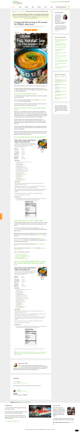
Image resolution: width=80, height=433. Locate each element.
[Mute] (48, 416)
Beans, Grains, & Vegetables (27, 352)
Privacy (50, 429)
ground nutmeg (18, 180)
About (46, 429)
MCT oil (21, 176)
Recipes (27, 353)
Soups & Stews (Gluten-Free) (39, 353)
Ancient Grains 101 (58, 58)
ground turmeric (23, 174)
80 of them (32, 248)
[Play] (30, 416)
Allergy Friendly (20, 352)
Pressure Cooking (23, 353)
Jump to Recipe (28, 30)
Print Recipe (34, 30)
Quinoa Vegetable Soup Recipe (22, 258)
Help (48, 429)
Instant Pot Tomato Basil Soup (21, 254)
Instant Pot (26, 114)
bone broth (20, 171)
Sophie (18, 390)
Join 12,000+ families (56, 1)
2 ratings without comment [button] (25, 402)
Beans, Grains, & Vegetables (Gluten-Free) (39, 352)
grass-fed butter (40, 234)
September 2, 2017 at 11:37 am (22, 383)
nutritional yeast (21, 172)
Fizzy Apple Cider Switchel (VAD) (60, 47)
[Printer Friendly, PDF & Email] (17, 32)
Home (17, 11)
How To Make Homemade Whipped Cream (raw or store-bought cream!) (61, 81)
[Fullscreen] (49, 416)
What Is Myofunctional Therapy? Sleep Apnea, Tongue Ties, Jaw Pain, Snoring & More (61, 40)
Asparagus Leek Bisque (20, 257)
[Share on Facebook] (1, 214)
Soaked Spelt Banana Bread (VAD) (60, 55)
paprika (21, 175)
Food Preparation (22, 11)
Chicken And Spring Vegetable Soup (22, 256)
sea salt (17, 177)
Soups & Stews (31, 353)
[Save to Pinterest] (1, 216)
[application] (40, 411)
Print (42, 279)
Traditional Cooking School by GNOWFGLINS (17, 3)
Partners (53, 429)
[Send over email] (1, 219)
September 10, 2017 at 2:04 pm (22, 391)
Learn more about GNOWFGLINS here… (12, 421)
